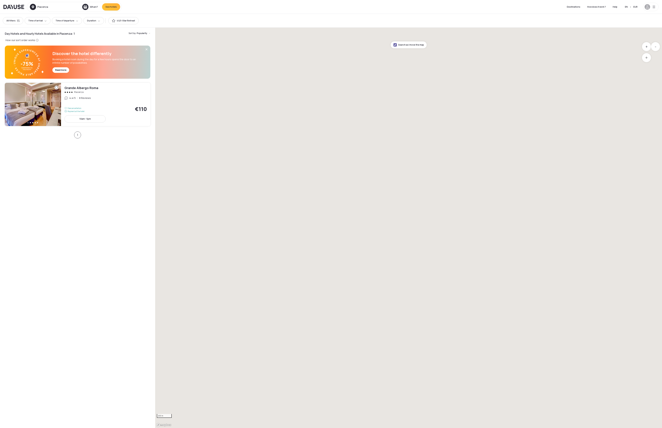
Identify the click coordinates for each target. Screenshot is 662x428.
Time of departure (65, 20)
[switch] (123, 20)
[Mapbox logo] (163, 425)
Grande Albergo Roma (77, 104)
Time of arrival (35, 20)
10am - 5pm (85, 118)
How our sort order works (20, 40)
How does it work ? (596, 6)
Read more (60, 70)
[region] (408, 228)
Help (615, 6)
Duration (91, 20)
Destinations (573, 6)
